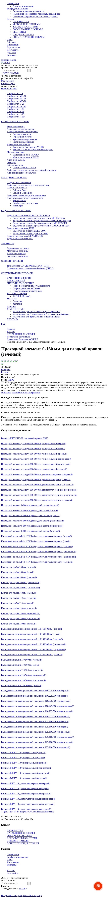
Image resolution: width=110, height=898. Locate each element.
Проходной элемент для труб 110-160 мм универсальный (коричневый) (36, 459)
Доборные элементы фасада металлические (28, 185)
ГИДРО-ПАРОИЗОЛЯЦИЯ (20, 283)
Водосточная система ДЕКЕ (20, 228)
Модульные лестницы (17, 251)
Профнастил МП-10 (16, 96)
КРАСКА (11, 306)
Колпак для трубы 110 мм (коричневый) (20, 613)
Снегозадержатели (22, 134)
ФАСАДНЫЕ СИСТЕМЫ (25, 26)
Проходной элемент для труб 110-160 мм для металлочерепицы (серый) (36, 479)
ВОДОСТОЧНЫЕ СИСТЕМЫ (28, 29)
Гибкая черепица (15, 165)
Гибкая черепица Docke (24, 167)
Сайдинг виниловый (17, 187)
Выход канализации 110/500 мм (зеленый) (21, 685)
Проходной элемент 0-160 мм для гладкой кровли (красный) (30, 515)
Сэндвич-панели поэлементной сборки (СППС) (30, 268)
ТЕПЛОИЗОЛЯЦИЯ (17, 293)
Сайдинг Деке (19, 190)
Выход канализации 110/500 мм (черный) (21, 660)
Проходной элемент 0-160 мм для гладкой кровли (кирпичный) (32, 526)
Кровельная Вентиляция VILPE (28, 147)
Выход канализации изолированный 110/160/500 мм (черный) (31, 629)
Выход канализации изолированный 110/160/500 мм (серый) (30, 634)
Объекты (11, 42)
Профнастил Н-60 (15, 111)
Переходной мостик (22, 136)
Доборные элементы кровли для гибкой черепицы (31, 170)
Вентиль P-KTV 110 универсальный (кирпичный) (25, 773)
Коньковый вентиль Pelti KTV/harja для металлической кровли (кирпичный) (38, 557)
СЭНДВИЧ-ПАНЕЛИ (23, 34)
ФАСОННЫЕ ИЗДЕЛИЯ (19, 278)
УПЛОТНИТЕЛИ (15, 309)
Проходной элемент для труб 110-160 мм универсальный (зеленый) (34, 469)
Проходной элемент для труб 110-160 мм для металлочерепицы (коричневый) (39, 490)
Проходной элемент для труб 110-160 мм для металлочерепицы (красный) (37, 484)
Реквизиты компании (23, 6)
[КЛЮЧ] (5, 62)
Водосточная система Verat (20, 238)
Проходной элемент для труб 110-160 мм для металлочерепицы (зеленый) (37, 500)
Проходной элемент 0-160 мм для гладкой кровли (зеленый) (30, 531)
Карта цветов (13, 47)
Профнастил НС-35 (16, 106)
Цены (9, 39)
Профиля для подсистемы (25, 203)
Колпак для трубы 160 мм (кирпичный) (20, 587)
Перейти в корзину (32, 895)
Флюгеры (11, 162)
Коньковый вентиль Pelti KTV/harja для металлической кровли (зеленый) (36, 562)
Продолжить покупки (11, 895)
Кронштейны (19, 200)
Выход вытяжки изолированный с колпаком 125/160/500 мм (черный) (35, 721)
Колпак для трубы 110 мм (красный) (19, 608)
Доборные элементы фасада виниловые (26, 195)
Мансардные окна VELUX (26, 157)
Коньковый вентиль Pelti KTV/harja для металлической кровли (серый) (35, 541)
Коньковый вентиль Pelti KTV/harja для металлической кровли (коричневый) (38, 551)
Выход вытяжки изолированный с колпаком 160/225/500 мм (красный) (35, 701)
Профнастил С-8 (15, 93)
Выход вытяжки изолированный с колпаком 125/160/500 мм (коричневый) (37, 737)
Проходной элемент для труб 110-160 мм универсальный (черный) (33, 443)
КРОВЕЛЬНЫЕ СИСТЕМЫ (27, 24)
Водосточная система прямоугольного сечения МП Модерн (42, 220)
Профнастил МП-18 (16, 98)
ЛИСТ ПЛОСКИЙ (16, 280)
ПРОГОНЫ (12, 319)
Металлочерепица (15, 126)
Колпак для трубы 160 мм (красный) (19, 577)
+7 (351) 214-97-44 (10, 73)
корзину (22, 888)
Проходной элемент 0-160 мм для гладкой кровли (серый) (29, 510)
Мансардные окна (15, 152)
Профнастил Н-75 (15, 114)
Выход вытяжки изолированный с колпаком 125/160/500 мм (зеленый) (35, 747)
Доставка (11, 52)
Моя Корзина (8, 82)
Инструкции (13, 44)
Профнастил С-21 (15, 104)
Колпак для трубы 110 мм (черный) (18, 598)
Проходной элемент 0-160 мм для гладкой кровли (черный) (30, 505)
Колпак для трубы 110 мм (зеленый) (18, 623)
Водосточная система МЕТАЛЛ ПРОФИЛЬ (28, 215)
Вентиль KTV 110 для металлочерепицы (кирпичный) (27, 804)
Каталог (11, 19)
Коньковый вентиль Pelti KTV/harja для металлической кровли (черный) (36, 536)
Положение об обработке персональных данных (36, 14)
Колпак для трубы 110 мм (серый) (17, 603)
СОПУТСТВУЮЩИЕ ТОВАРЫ (29, 37)
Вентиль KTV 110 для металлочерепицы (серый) (25, 788)
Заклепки (17, 304)
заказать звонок (8, 60)
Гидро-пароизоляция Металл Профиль (31, 286)
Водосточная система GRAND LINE (25, 236)
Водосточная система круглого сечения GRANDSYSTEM (41, 225)
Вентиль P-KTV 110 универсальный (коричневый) (26, 768)
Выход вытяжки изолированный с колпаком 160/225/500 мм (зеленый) (35, 716)
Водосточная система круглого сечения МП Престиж (39, 218)
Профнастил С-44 (15, 109)
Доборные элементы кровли (21, 129)
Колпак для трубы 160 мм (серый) (17, 572)
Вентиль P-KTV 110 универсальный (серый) (23, 757)
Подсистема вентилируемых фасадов (25, 198)
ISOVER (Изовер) (21, 296)
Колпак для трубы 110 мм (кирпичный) (20, 618)
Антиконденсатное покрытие (21, 173)
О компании (13, 3)
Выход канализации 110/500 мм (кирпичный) (23, 680)
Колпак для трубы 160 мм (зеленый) (18, 593)
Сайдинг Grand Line (22, 193)
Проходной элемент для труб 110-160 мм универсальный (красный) (34, 454)
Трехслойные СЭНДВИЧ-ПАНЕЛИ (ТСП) (28, 266)
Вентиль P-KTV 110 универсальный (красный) (24, 763)
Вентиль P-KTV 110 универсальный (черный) (23, 752)
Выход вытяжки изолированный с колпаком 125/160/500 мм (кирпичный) (37, 742)
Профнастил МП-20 (16, 101)
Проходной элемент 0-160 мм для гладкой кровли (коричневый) (32, 520)
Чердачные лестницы (17, 256)
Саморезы (17, 301)
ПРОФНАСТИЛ (21, 21)
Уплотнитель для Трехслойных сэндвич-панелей (36, 316)
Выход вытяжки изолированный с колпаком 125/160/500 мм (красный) (35, 732)
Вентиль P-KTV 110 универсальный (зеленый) (24, 778)
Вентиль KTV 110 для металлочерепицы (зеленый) (26, 809)
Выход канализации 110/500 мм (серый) (20, 665)
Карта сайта (12, 50)
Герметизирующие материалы (27, 291)
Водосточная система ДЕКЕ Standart (30, 233)
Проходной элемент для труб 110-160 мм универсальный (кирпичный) (35, 464)
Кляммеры (18, 205)
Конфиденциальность (17, 8)
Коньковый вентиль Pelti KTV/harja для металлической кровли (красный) (37, 546)
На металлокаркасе (16, 253)
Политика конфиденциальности (28, 11)
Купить (4, 372)
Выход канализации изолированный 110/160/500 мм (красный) (32, 639)
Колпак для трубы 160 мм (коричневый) (20, 582)
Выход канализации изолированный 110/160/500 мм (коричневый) (33, 644)
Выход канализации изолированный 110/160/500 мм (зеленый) (31, 654)
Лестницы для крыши (23, 142)
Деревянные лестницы (18, 248)
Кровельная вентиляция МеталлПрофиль (33, 149)
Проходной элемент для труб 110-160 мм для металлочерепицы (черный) (36, 474)
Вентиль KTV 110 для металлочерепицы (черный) (25, 783)
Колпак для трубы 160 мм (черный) (18, 567)
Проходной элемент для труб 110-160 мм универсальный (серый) (33, 448)
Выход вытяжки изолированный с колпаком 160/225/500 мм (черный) (35, 690)
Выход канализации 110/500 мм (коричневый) (23, 675)
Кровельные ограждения (25, 139)
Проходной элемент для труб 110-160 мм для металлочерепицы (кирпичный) (38, 495)
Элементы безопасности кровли (22, 131)
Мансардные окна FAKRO (26, 155)
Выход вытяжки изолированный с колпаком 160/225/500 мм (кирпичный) (37, 711)
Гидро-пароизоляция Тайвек (26, 288)
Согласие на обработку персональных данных (35, 16)
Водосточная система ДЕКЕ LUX (29, 231)
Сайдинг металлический (19, 182)
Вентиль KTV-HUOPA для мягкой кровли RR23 (24, 438)
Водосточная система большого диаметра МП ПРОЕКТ (40, 223)
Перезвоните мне (45, 811)
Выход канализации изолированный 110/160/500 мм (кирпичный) (33, 649)
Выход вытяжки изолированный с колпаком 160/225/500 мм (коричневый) (37, 706)
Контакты (11, 55)
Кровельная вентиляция (18, 144)
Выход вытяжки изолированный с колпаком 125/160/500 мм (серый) (34, 726)
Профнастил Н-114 (16, 116)
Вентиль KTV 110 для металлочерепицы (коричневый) (28, 799)
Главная (11, 329)
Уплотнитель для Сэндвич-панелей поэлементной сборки (41, 314)
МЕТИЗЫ (12, 298)
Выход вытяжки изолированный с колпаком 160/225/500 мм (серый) (34, 696)
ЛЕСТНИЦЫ (19, 32)
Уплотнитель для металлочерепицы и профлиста (36, 311)
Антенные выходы (16, 160)
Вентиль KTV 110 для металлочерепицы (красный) (26, 793)
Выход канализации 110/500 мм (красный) (22, 670)
